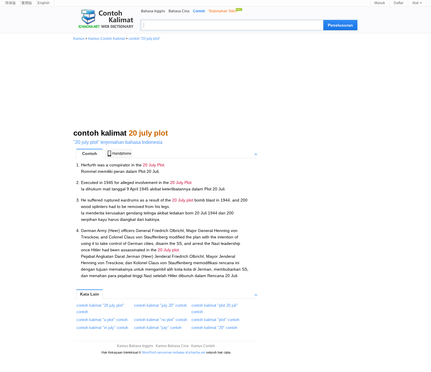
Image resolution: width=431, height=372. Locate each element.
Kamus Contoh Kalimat (106, 39)
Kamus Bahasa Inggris (135, 346)
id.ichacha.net (195, 352)
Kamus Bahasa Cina (172, 346)
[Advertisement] (215, 84)
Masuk (379, 3)
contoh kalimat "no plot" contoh (160, 320)
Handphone (121, 153)
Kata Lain (89, 294)
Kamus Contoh (203, 346)
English (44, 3)
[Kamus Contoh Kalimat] (103, 19)
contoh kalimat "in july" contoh (102, 327)
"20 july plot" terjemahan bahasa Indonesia (117, 142)
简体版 (10, 3)
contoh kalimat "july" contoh (157, 327)
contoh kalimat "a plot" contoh (102, 320)
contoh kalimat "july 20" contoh (160, 305)
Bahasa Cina (179, 11)
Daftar (398, 3)
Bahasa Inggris (153, 11)
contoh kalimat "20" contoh (214, 327)
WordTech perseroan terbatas (163, 352)
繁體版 (26, 3)
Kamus (78, 39)
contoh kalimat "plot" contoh (215, 320)
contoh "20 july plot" (144, 39)
